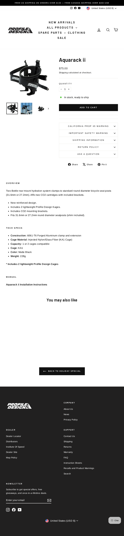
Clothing (77, 32)
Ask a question (88, 154)
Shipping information (88, 140)
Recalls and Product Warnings (79, 468)
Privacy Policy (71, 419)
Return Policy (88, 147)
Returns (68, 447)
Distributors (12, 441)
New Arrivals (62, 22)
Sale (62, 37)
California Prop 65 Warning (88, 126)
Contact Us (69, 436)
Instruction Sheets (73, 463)
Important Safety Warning (88, 133)
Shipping (63, 72)
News (66, 414)
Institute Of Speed (15, 447)
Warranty (68, 452)
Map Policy (11, 457)
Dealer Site (11, 452)
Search (67, 473)
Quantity (65, 84)
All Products (61, 27)
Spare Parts (50, 32)
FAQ (66, 457)
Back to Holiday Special (64, 371)
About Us (68, 409)
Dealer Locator (13, 436)
